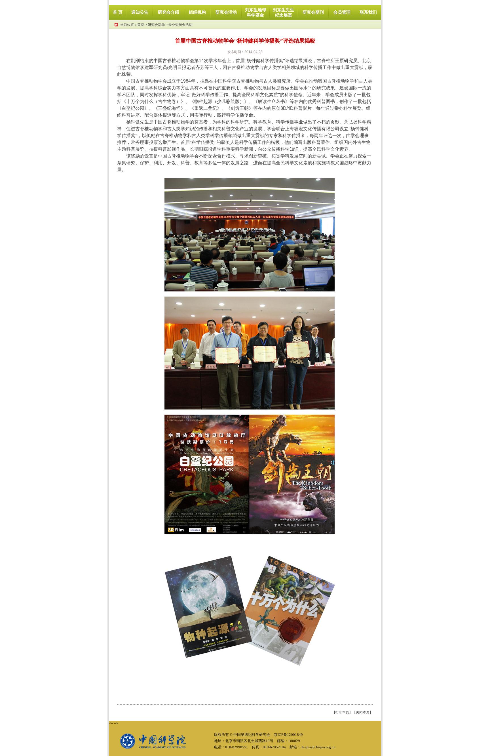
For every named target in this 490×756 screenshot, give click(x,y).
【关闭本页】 (362, 712)
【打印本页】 (342, 712)
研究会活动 (156, 25)
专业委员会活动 (180, 25)
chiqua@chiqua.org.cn (318, 747)
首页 (140, 25)
